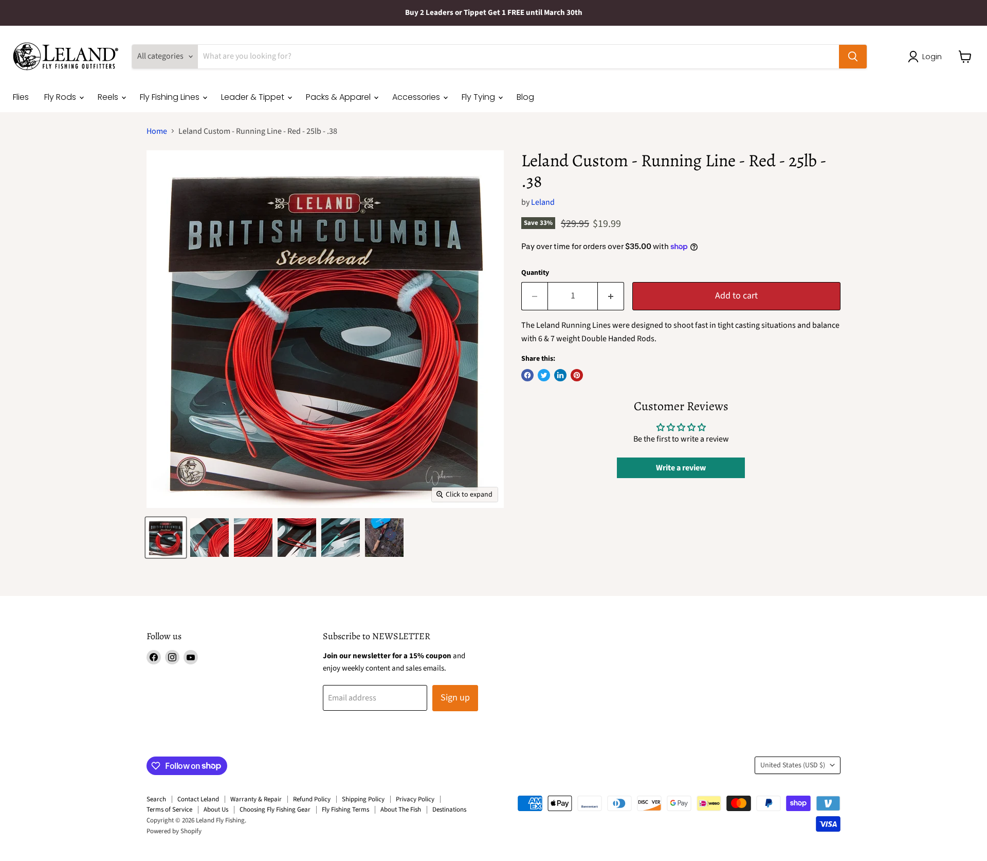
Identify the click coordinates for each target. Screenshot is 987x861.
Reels (109, 97)
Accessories (417, 97)
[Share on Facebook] (527, 375)
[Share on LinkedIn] (560, 375)
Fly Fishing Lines (171, 97)
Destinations (449, 809)
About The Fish (400, 809)
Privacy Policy (415, 799)
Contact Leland (198, 799)
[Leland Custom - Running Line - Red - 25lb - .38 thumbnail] (165, 537)
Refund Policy (312, 799)
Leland (543, 202)
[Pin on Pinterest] (577, 375)
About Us (216, 809)
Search (156, 799)
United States (792, 765)
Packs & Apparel (339, 97)
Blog (525, 97)
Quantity (535, 273)
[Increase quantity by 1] (611, 296)
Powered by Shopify (174, 831)
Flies (21, 97)
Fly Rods (61, 97)
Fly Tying (479, 97)
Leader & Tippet (253, 97)
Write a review (681, 467)
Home (157, 131)
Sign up (455, 697)
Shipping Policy (363, 799)
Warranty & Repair (256, 799)
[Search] (853, 56)
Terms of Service (169, 809)
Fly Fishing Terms (345, 809)
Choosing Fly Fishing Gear (275, 809)
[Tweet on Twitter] (544, 375)
